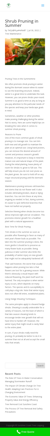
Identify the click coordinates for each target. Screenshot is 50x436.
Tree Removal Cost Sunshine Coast (21, 404)
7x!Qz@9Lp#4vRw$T (17, 30)
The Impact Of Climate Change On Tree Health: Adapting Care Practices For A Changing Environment (23, 389)
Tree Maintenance (13, 33)
